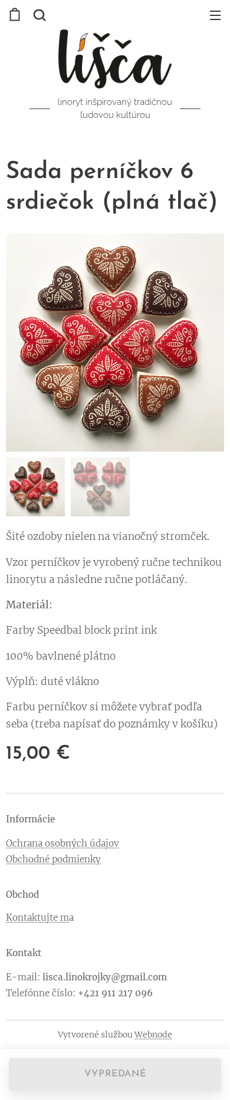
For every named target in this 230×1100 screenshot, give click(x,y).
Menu (215, 15)
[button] (38, 14)
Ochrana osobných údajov (62, 843)
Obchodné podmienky (53, 859)
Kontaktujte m (37, 917)
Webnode (153, 1034)
